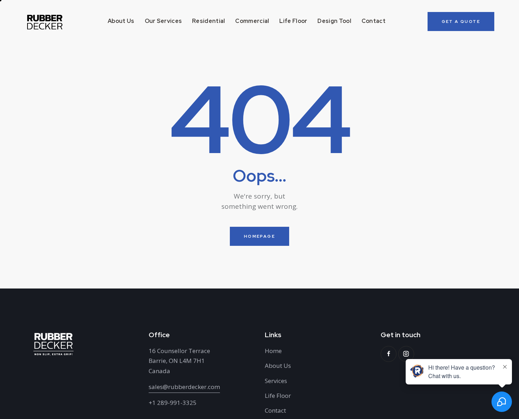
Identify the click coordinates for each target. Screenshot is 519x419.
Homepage (259, 236)
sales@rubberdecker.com (184, 387)
